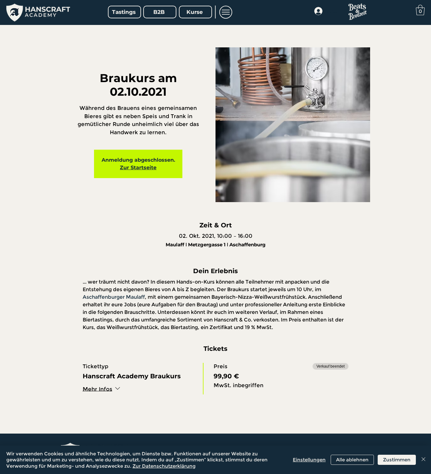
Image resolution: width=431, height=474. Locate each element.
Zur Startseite (138, 168)
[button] (225, 12)
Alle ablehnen (352, 460)
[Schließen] (423, 460)
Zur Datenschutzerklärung (164, 466)
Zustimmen (396, 460)
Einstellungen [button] (309, 460)
